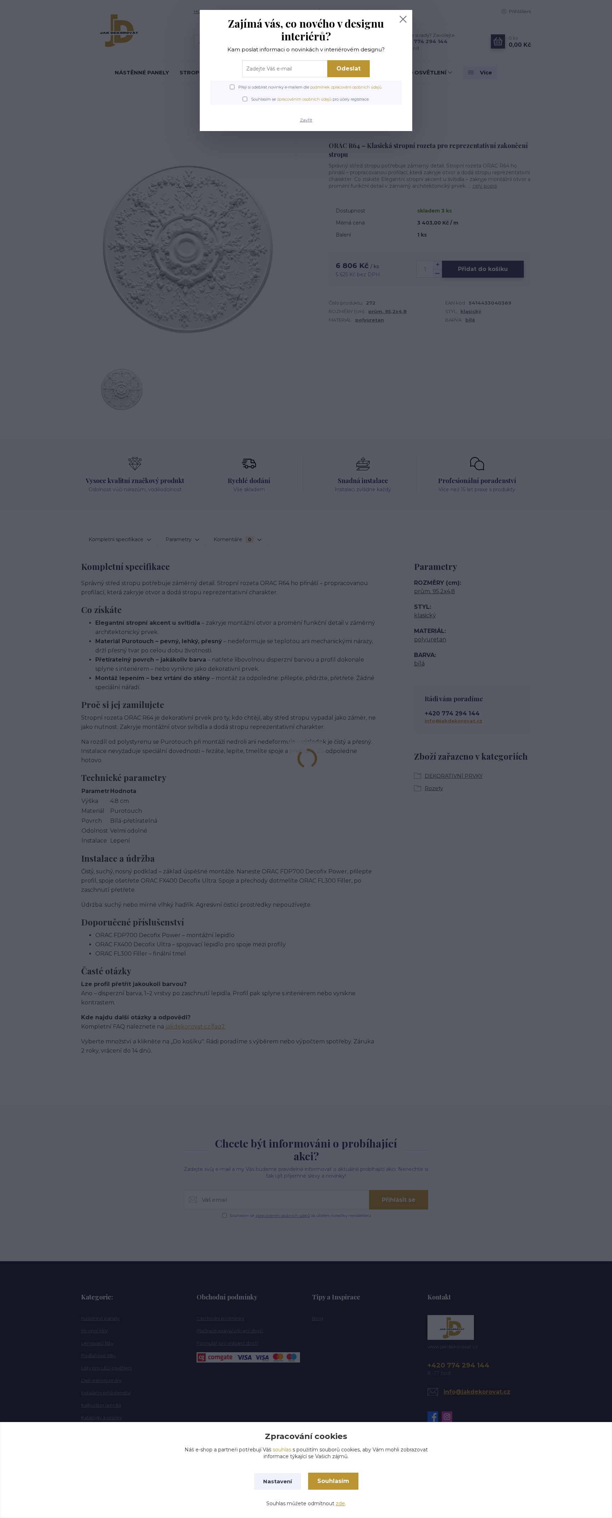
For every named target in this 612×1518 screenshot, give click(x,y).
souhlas (282, 1449)
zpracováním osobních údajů (304, 99)
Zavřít (306, 120)
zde (340, 1503)
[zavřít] (403, 19)
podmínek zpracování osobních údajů (345, 87)
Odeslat (348, 68)
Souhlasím (333, 1481)
